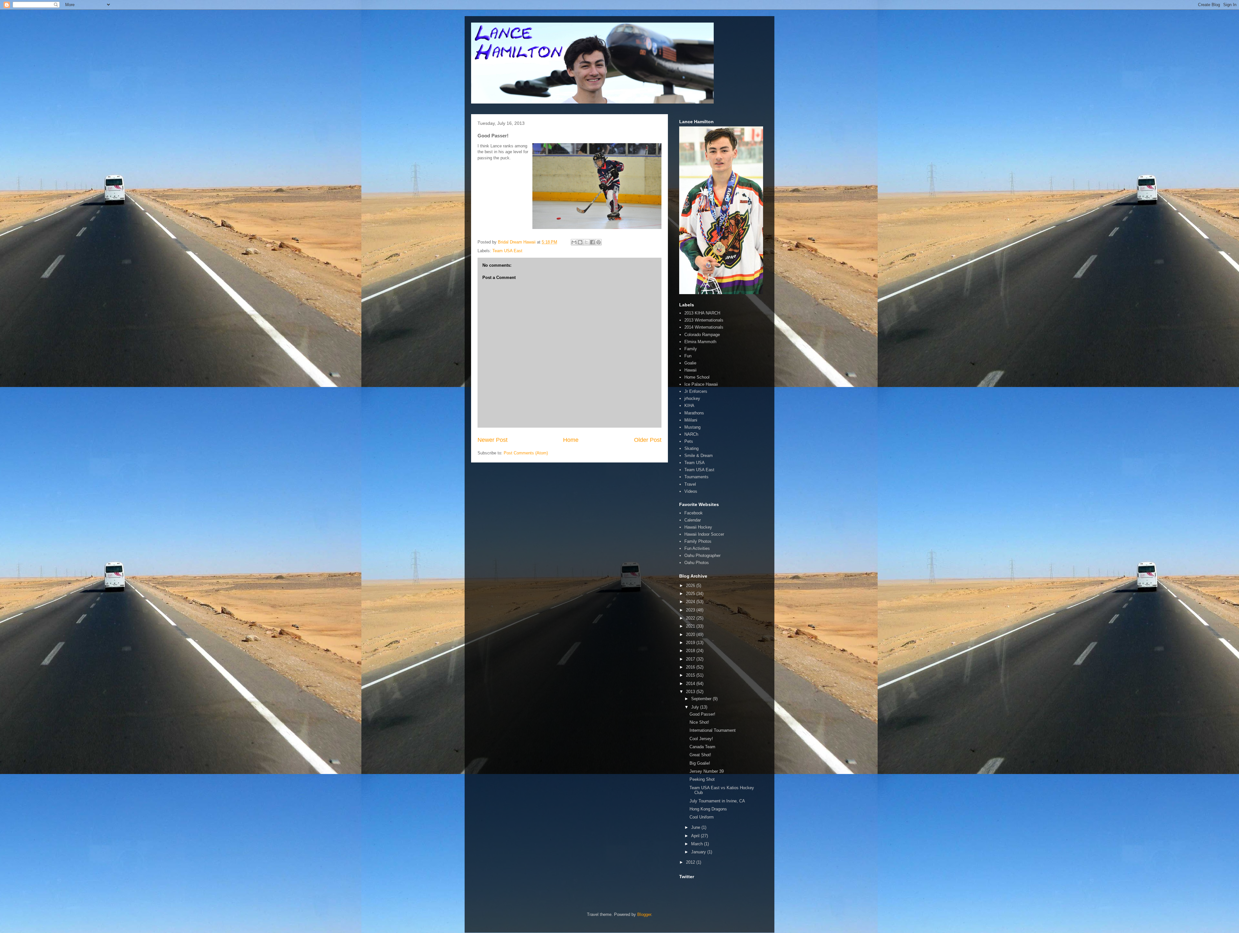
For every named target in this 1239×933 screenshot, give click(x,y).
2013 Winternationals (703, 320)
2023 (691, 610)
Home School (697, 377)
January (699, 851)
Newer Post (493, 440)
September (702, 698)
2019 (691, 642)
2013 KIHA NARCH (702, 313)
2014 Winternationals (703, 327)
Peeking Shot (702, 779)
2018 (691, 650)
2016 (691, 667)
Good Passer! (702, 714)
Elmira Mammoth (700, 341)
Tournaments (696, 476)
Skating (691, 448)
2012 (691, 862)
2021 (691, 626)
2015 (691, 675)
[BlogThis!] (580, 242)
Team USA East (507, 250)
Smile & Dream (698, 455)
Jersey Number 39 (707, 771)
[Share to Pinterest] (598, 242)
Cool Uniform (702, 817)
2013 (691, 691)
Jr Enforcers (695, 391)
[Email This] (574, 242)
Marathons (694, 413)
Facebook (693, 513)
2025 (691, 593)
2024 (691, 601)
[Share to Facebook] (592, 242)
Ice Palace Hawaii (701, 384)
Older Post (647, 440)
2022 (691, 618)
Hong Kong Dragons (708, 809)
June (696, 827)
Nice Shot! (699, 722)
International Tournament (713, 730)
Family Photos (697, 541)
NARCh (691, 434)
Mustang (692, 427)
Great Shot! (700, 754)
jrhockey (692, 398)
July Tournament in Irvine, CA (717, 801)
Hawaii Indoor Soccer (704, 534)
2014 (691, 683)
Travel (690, 484)
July (695, 707)
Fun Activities (697, 548)
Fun (687, 355)
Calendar (692, 520)
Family (690, 348)
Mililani (690, 420)
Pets (688, 441)
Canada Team (702, 746)
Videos (690, 491)
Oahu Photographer (702, 555)
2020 (691, 634)
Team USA (694, 462)
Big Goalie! (700, 763)
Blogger (644, 914)
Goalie (690, 363)
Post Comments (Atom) (526, 453)
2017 (691, 659)
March (697, 843)
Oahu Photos (696, 562)
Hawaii (690, 370)
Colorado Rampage (702, 334)
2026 (691, 585)
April (696, 835)
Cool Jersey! (701, 738)
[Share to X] (586, 242)
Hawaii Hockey (698, 527)
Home (571, 440)
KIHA (689, 405)
